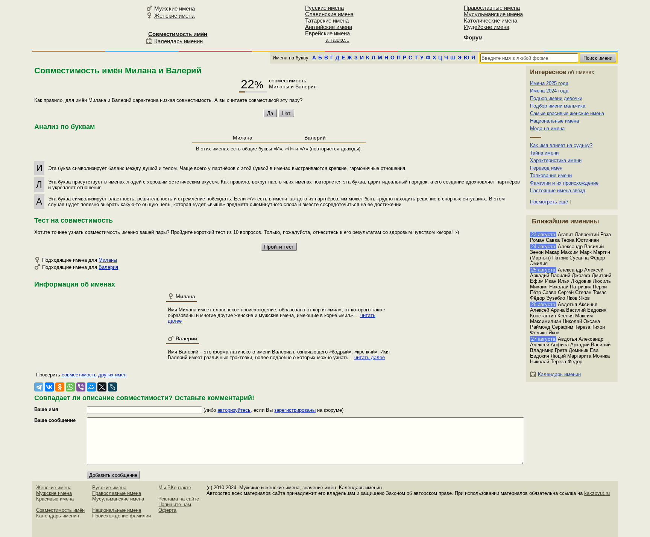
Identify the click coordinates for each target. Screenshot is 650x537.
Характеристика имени (556, 160)
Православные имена (492, 8)
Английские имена (328, 27)
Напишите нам (174, 504)
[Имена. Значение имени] (88, 25)
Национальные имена (554, 121)
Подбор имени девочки (556, 98)
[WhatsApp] (70, 386)
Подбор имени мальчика (557, 106)
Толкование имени (551, 175)
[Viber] (80, 386)
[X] (101, 386)
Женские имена (174, 15)
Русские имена (324, 8)
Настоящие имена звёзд (557, 190)
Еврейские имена (327, 33)
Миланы (108, 260)
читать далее (369, 357)
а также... (337, 39)
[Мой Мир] (91, 386)
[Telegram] (38, 386)
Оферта (167, 510)
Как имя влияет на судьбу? (561, 145)
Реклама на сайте (178, 499)
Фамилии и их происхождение (564, 183)
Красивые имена (55, 499)
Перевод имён (546, 168)
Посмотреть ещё (549, 202)
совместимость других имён (94, 375)
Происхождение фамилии (121, 516)
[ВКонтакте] (49, 386)
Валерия (108, 267)
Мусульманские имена (493, 14)
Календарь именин (178, 41)
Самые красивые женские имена (567, 113)
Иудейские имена (486, 27)
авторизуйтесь (234, 410)
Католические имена (490, 20)
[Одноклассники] (59, 386)
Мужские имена (174, 8)
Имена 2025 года (549, 83)
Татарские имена (327, 20)
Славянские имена (329, 14)
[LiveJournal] (112, 386)
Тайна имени (544, 153)
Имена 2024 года (549, 91)
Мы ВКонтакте (174, 487)
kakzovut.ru (597, 493)
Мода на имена (547, 128)
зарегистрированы (295, 410)
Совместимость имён (60, 510)
